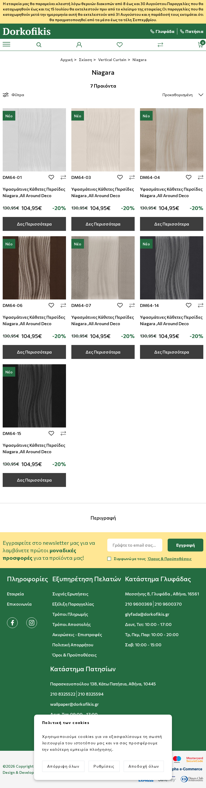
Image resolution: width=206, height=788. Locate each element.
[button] (27, 579)
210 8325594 (91, 693)
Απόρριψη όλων (63, 766)
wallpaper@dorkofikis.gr (74, 704)
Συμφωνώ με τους (153, 558)
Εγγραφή (185, 544)
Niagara (139, 59)
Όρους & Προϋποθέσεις (169, 558)
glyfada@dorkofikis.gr (147, 614)
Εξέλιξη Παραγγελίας (73, 603)
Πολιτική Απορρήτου (72, 644)
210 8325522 (62, 693)
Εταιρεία (15, 593)
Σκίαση (85, 59)
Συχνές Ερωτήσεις (70, 593)
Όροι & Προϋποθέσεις (74, 654)
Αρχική (66, 59)
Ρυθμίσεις (104, 766)
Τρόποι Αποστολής (71, 624)
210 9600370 (168, 603)
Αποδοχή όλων (143, 766)
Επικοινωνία (19, 603)
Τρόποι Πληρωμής (70, 614)
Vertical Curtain (111, 59)
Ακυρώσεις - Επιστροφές (77, 634)
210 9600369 (138, 603)
